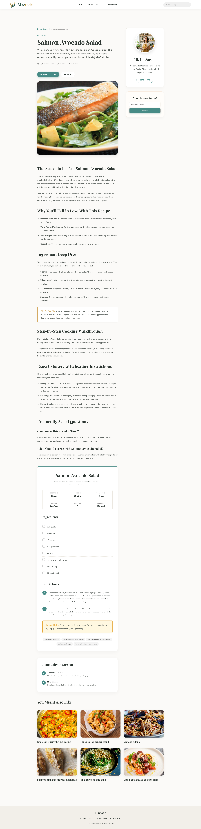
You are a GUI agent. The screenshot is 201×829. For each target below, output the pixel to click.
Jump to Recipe (49, 74)
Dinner (90, 5)
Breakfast (112, 5)
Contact (91, 818)
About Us (83, 818)
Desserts (100, 5)
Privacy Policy (102, 818)
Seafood (46, 29)
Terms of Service (115, 818)
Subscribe (145, 110)
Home (81, 5)
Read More (145, 80)
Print (69, 74)
